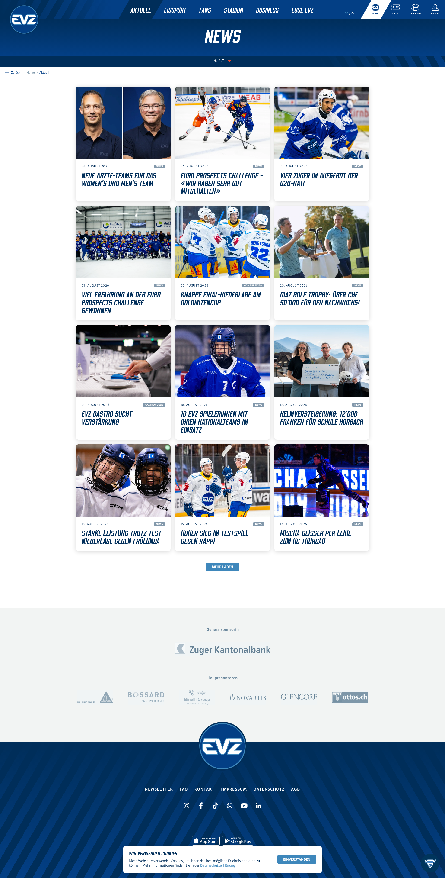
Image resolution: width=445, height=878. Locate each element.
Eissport (175, 10)
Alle (219, 61)
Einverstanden (296, 859)
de (346, 13)
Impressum (234, 789)
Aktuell (140, 10)
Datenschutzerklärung (217, 865)
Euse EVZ (302, 10)
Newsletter (159, 789)
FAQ (184, 789)
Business (267, 10)
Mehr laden (222, 567)
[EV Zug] (24, 19)
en (353, 13)
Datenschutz (269, 789)
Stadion (233, 10)
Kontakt (204, 789)
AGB (295, 789)
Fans (205, 10)
